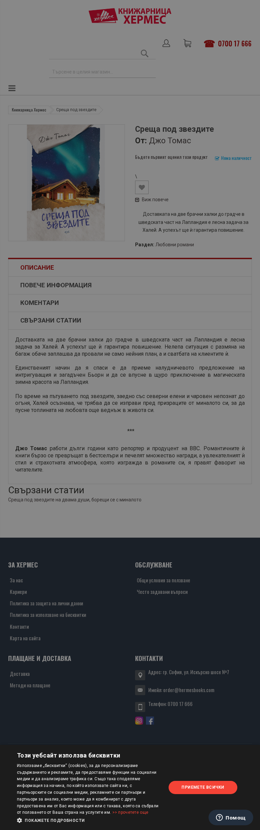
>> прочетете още (130, 812)
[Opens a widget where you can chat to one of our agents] (231, 818)
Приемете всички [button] (202, 787)
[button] (89, 820)
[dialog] (130, 787)
